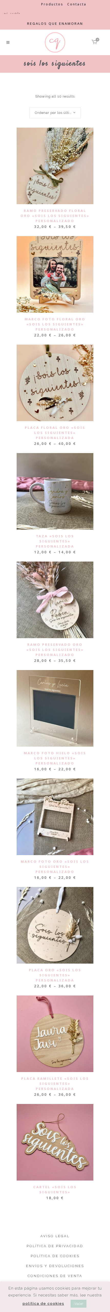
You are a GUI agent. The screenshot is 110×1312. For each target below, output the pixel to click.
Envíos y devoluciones (55, 1266)
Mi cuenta (12, 13)
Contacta (76, 4)
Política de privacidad (55, 1246)
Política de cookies (55, 1256)
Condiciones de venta (55, 1276)
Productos (52, 4)
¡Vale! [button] (78, 1304)
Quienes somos (20, 4)
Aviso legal (55, 1236)
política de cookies (43, 1303)
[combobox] (55, 112)
